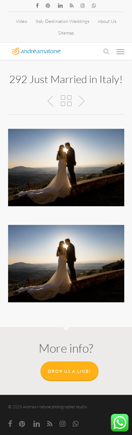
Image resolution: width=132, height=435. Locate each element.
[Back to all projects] (66, 100)
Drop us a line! (69, 371)
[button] (120, 51)
